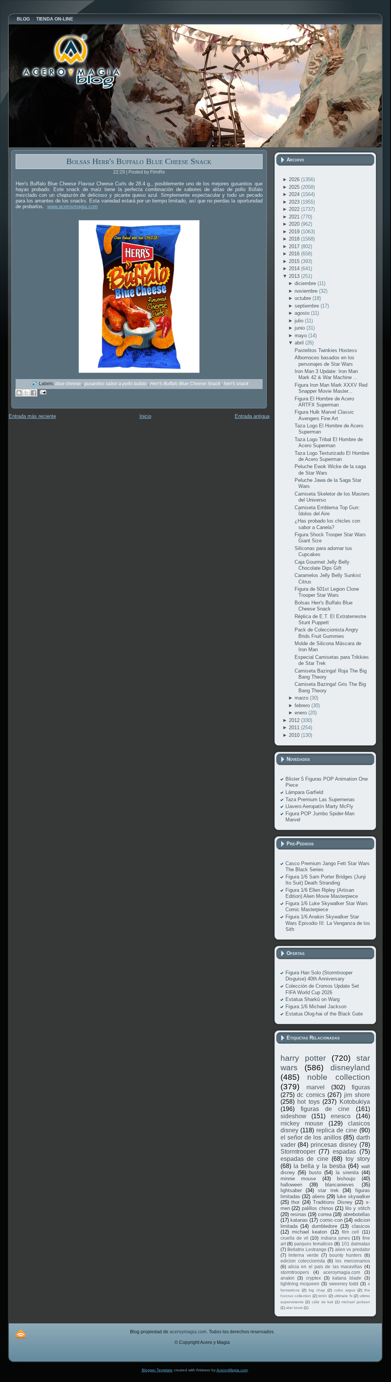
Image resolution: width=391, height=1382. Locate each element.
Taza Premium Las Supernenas (320, 799)
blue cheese (68, 383)
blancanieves (339, 1185)
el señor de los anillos (310, 1137)
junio (300, 328)
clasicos (361, 1226)
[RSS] (20, 1334)
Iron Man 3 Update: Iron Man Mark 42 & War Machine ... (326, 374)
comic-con (331, 1220)
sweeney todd (344, 1283)
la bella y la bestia (319, 1166)
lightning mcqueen (300, 1283)
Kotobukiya (355, 1101)
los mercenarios (352, 1260)
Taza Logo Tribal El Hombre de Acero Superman (329, 442)
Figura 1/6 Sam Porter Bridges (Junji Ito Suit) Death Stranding (325, 880)
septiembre (307, 306)
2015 (295, 261)
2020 (295, 224)
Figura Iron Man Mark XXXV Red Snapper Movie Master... (331, 388)
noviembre (307, 291)
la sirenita (347, 1172)
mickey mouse (301, 1123)
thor (295, 1202)
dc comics (311, 1095)
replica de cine (336, 1130)
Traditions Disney (333, 1202)
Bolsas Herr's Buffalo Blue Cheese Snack (139, 161)
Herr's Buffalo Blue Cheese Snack (185, 383)
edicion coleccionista (302, 1260)
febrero (303, 705)
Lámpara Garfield (304, 792)
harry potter (303, 1058)
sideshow (293, 1116)
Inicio (145, 416)
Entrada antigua (252, 416)
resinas (298, 1214)
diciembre (306, 283)
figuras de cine (325, 1109)
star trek (328, 1190)
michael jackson (355, 1302)
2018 (295, 239)
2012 (295, 720)
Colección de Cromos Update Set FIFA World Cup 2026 (322, 989)
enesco (341, 1116)
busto (315, 1172)
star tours (294, 1307)
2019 (295, 231)
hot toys (308, 1101)
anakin (287, 1277)
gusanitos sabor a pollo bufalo (116, 383)
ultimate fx (343, 1296)
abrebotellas (356, 1214)
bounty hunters (345, 1255)
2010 (295, 735)
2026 (295, 179)
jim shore (357, 1095)
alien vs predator (352, 1249)
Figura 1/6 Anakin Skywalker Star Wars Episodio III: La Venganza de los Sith (327, 923)
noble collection (338, 1077)
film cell (350, 1231)
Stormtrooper (298, 1151)
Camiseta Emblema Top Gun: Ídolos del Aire (327, 510)
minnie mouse (298, 1178)
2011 (295, 727)
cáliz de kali (322, 1302)
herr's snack (236, 383)
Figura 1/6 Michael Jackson (315, 1006)
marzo (302, 698)
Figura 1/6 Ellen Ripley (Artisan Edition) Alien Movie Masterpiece (321, 893)
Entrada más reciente (32, 416)
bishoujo (346, 1178)
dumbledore (324, 1226)
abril (300, 343)
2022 (295, 209)
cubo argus (344, 1290)
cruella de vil (294, 1237)
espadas (344, 1151)
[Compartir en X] (26, 393)
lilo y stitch (357, 1208)
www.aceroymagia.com (72, 206)
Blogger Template (157, 1370)
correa (325, 1214)
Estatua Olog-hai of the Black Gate (324, 1014)
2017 (295, 246)
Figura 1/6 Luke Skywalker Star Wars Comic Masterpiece (326, 906)
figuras (361, 1087)
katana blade (346, 1277)
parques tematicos (313, 1243)
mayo (301, 335)
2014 (295, 268)
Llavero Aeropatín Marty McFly (319, 806)
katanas (299, 1220)
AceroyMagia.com (232, 1370)
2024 (295, 194)
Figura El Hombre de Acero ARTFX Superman (324, 402)
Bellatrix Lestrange (307, 1249)
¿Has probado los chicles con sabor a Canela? (327, 524)
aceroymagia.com (341, 1272)
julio (300, 321)
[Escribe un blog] (19, 393)
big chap (317, 1290)
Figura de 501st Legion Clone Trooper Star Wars (327, 592)
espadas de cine (304, 1159)
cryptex (313, 1277)
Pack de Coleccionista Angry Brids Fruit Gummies (326, 633)
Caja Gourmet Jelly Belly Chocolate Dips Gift (322, 565)
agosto (303, 313)
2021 (295, 217)
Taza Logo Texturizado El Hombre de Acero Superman (332, 456)
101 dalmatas (355, 1243)
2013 (295, 276)
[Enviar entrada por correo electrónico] (42, 392)
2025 (295, 187)
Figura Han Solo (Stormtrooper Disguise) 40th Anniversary (319, 976)
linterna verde (303, 1255)
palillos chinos (317, 1208)
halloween (291, 1185)
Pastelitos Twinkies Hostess (326, 350)
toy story (358, 1159)
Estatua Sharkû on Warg (312, 999)
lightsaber (291, 1190)
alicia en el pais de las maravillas (325, 1266)
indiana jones (335, 1237)
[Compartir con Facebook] (33, 393)
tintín (322, 1296)
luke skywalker (353, 1196)
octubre (303, 298)
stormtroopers (294, 1272)
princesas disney (334, 1144)
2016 (295, 254)
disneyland (350, 1067)
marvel (315, 1087)
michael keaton (309, 1232)
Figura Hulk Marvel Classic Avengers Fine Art (324, 415)
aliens (318, 1196)
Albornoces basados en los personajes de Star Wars (324, 361)
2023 (295, 202)
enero (301, 713)
